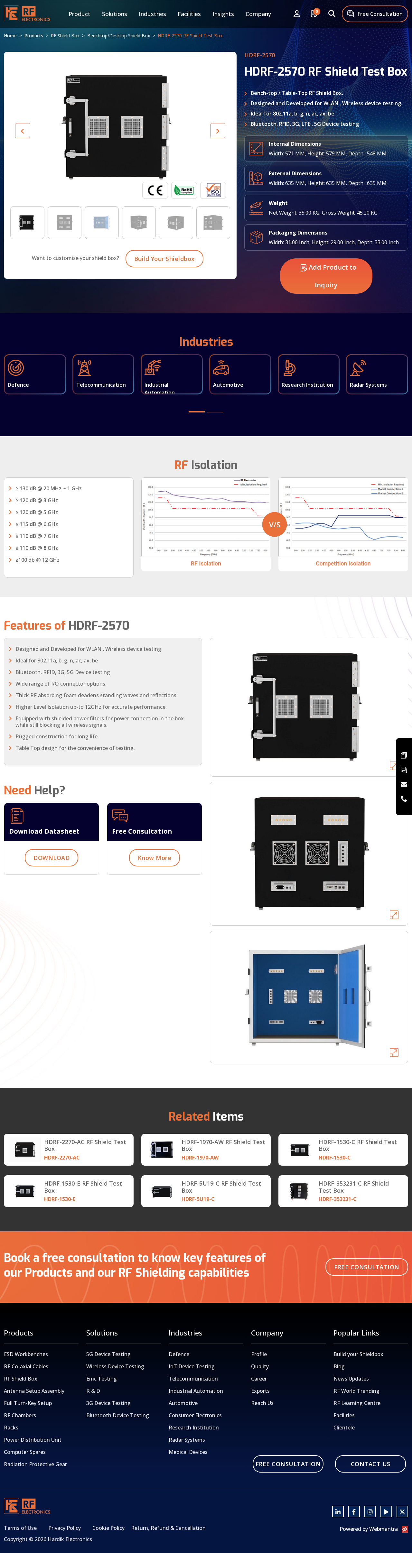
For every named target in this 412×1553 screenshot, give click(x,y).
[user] (296, 14)
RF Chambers (20, 1415)
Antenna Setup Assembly (34, 1390)
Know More (155, 858)
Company (258, 14)
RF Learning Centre (356, 1403)
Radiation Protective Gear (35, 1464)
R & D (93, 1390)
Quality (260, 1366)
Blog (339, 1366)
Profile (259, 1354)
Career (259, 1378)
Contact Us (370, 1464)
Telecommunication (193, 1378)
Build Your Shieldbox (164, 259)
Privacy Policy (64, 1527)
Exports (260, 1390)
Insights (223, 14)
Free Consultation (379, 13)
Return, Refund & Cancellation (168, 1527)
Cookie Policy (108, 1527)
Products (33, 35)
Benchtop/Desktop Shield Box (118, 35)
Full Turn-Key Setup (28, 1403)
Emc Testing (101, 1378)
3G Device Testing (108, 1403)
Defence (179, 1354)
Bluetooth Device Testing (117, 1415)
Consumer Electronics (195, 1415)
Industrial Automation (196, 1390)
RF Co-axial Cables (26, 1366)
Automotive (183, 1403)
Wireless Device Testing (115, 1366)
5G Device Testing (108, 1354)
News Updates (351, 1378)
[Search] (332, 14)
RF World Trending (356, 1390)
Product (79, 14)
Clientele (344, 1427)
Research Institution (194, 1427)
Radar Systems (187, 1439)
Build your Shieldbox (358, 1354)
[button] (217, 130)
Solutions (114, 14)
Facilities (189, 14)
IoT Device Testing (192, 1366)
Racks (11, 1427)
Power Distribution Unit (32, 1439)
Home (10, 35)
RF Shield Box (65, 35)
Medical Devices (188, 1452)
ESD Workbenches (26, 1354)
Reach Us (262, 1403)
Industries (152, 14)
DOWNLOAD (51, 858)
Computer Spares (25, 1452)
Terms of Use (20, 1527)
